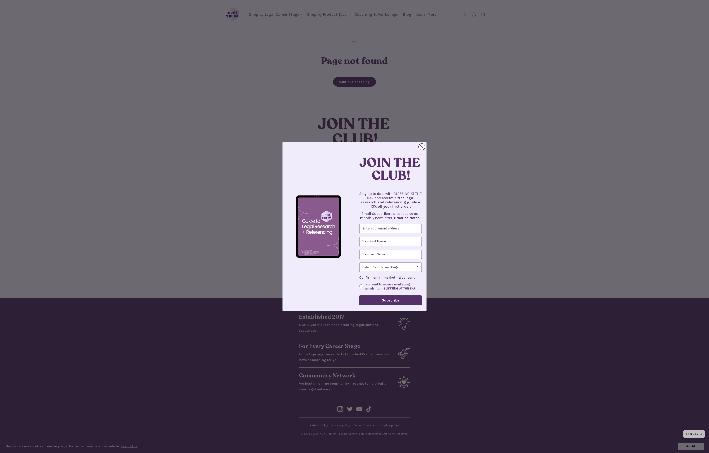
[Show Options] (418, 267)
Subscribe (390, 300)
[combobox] (389, 267)
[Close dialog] (422, 147)
